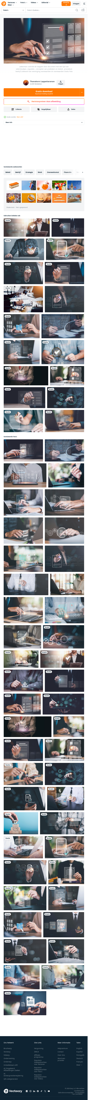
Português (79, 1054)
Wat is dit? (20, 117)
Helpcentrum (63, 1047)
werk (40, 171)
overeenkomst (53, 171)
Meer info (9, 121)
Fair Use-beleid (76, 1093)
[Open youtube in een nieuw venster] (49, 1090)
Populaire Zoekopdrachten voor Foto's (40, 1068)
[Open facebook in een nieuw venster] (27, 1090)
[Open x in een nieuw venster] (45, 1090)
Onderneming (9, 1057)
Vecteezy (7, 1051)
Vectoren (11, 2)
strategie (29, 171)
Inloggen (76, 4)
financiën (68, 171)
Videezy (7, 1054)
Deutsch (78, 1057)
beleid (8, 171)
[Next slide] (79, 171)
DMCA (36, 1051)
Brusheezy (8, 1047)
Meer (10, 5)
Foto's (22, 2)
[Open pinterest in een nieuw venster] (38, 1090)
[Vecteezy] (3, 3)
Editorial (45, 2)
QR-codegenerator (11, 1078)
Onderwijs (8, 1061)
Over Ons (61, 1054)
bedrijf (18, 171)
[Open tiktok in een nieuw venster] (41, 1090)
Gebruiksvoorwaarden (64, 1091)
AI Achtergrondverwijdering (13, 1074)
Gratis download (44, 92)
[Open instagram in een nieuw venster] (30, 1090)
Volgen (60, 84)
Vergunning (38, 1047)
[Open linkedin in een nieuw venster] (34, 1090)
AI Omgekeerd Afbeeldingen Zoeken (12, 1068)
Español (78, 1051)
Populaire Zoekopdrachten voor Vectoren (40, 1061)
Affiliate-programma (38, 1055)
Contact (60, 1051)
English (77, 1047)
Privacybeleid (78, 1091)
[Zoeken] (77, 10)
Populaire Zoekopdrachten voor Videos (40, 1076)
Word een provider (61, 1058)
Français (78, 1061)
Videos (33, 2)
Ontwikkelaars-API (11, 1064)
